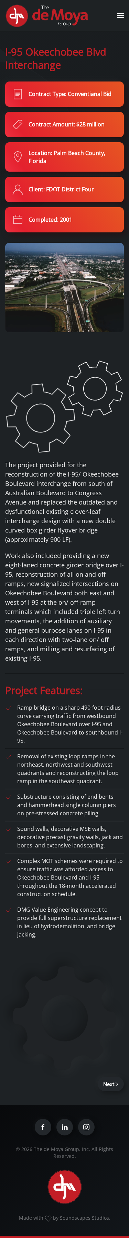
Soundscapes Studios (84, 1218)
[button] (120, 15)
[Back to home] (47, 15)
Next (108, 1084)
